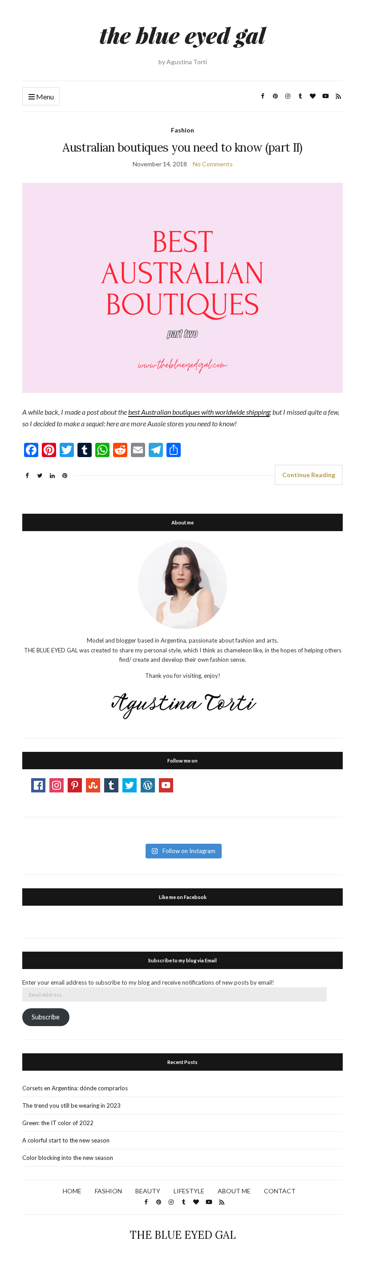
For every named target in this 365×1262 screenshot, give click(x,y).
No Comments (213, 164)
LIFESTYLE (189, 1191)
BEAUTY (147, 1191)
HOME (72, 1191)
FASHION (108, 1191)
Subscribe (46, 1017)
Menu (44, 96)
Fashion (182, 130)
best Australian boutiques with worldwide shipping (199, 412)
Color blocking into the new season (67, 1157)
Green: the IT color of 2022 (57, 1122)
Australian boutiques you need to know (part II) (182, 147)
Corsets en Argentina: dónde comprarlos (75, 1088)
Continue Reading (308, 474)
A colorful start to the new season (66, 1140)
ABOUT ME (234, 1191)
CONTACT (280, 1191)
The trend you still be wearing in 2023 (71, 1105)
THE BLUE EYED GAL (183, 1235)
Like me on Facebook (183, 897)
